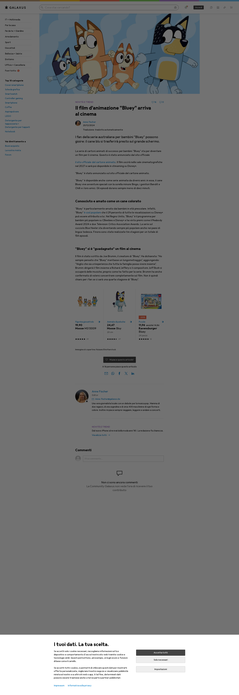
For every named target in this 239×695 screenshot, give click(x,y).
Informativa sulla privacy (79, 685)
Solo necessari (161, 659)
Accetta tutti (161, 652)
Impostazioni (160, 669)
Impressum (59, 685)
